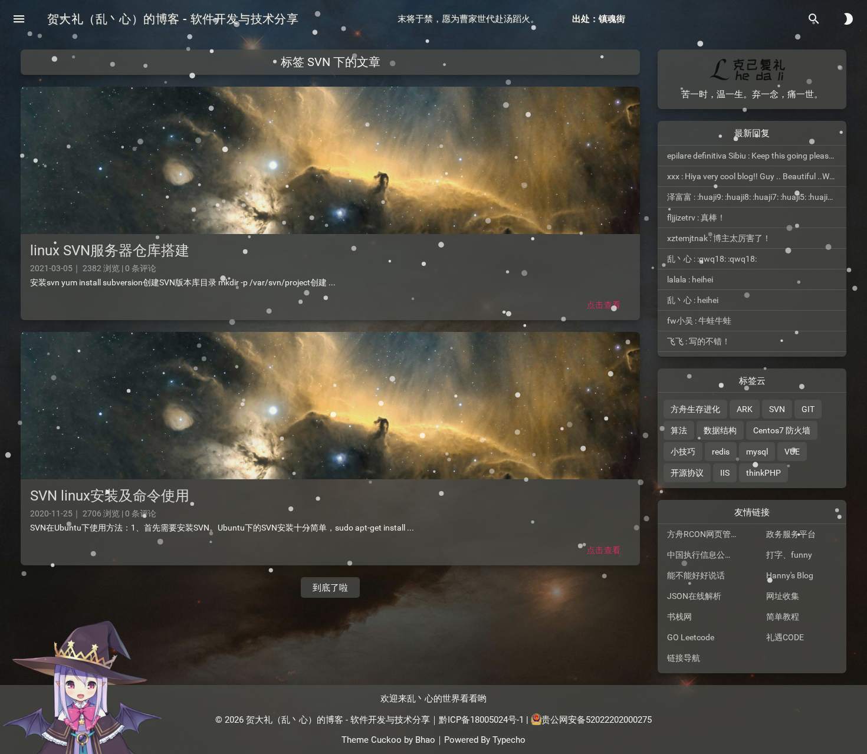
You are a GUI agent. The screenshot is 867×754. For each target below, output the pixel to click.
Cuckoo (386, 740)
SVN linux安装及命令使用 (109, 496)
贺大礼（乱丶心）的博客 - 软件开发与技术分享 (172, 19)
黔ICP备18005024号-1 (481, 719)
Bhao (425, 740)
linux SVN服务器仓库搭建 (109, 250)
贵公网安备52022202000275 (596, 719)
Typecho (509, 740)
